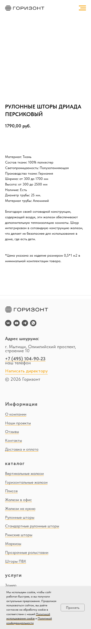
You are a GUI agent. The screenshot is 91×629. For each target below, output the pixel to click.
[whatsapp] (33, 323)
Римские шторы (18, 534)
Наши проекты (18, 423)
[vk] (8, 323)
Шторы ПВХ (15, 561)
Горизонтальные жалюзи (26, 482)
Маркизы (13, 543)
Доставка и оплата (21, 449)
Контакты (13, 440)
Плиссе (11, 490)
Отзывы (12, 431)
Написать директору (26, 371)
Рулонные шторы (19, 517)
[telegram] (25, 323)
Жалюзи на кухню (20, 508)
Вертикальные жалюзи (24, 473)
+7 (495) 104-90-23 (25, 358)
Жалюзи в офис (18, 499)
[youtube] (16, 323)
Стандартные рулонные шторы (32, 526)
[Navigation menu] (82, 8)
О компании (15, 414)
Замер (10, 585)
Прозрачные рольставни (26, 552)
